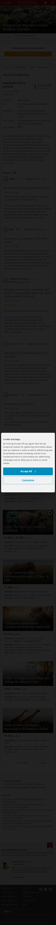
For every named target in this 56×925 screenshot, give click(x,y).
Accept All (26, 471)
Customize (28, 480)
